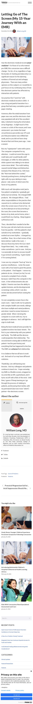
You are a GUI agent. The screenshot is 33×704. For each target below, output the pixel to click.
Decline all (16, 698)
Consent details (5, 690)
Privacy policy (19, 690)
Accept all (17, 695)
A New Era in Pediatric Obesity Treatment (12, 636)
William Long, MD (21, 31)
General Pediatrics (13, 474)
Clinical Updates (5, 659)
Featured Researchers (7, 663)
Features (10, 476)
